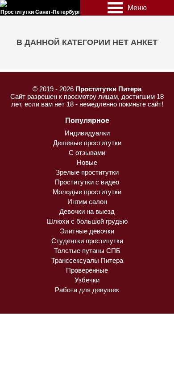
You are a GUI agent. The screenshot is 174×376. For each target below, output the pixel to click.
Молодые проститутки (87, 192)
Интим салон (87, 201)
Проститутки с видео (87, 182)
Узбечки (87, 280)
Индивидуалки (87, 133)
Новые (87, 162)
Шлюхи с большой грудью (87, 221)
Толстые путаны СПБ (87, 250)
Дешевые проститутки (87, 143)
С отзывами (87, 152)
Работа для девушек (87, 290)
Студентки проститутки (87, 241)
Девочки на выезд (87, 211)
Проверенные (87, 270)
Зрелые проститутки (87, 172)
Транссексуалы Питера (87, 260)
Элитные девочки (87, 231)
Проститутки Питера (108, 89)
